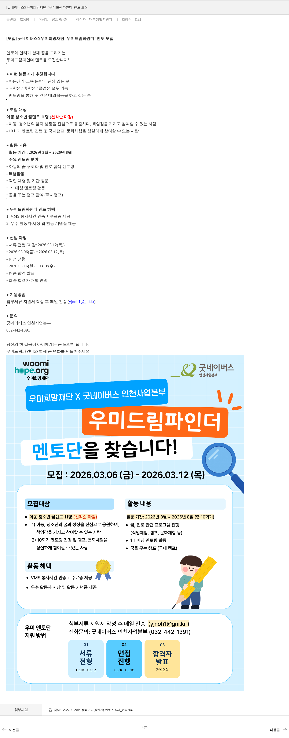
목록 (145, 727)
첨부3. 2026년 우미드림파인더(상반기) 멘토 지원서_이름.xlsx (93, 710)
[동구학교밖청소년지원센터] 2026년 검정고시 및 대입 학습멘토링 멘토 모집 (285, 730)
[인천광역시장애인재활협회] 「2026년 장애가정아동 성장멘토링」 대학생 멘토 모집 (4, 730)
